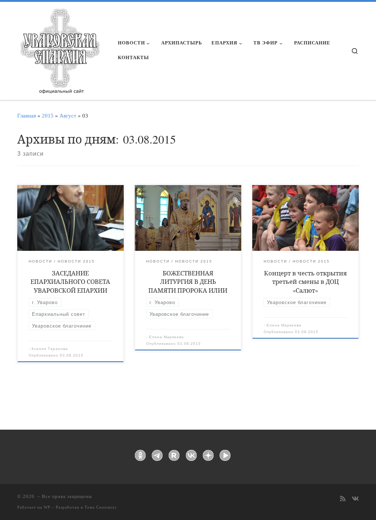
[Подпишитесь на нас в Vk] (355, 499)
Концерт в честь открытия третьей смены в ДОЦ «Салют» (305, 282)
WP (47, 507)
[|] (59, 48)
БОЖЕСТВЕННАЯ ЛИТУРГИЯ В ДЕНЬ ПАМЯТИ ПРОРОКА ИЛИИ (187, 282)
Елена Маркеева (166, 337)
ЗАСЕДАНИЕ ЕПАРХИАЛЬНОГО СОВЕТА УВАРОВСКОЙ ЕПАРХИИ (70, 282)
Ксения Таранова (50, 349)
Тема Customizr (100, 507)
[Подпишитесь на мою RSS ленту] (343, 499)
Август (67, 115)
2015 (48, 115)
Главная (26, 115)
